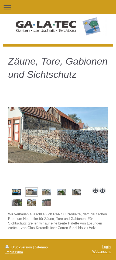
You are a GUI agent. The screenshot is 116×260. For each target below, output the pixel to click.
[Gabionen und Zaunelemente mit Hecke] (61, 192)
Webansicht (101, 252)
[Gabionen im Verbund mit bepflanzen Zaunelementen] (16, 192)
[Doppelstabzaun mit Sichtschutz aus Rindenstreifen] (46, 202)
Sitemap (41, 247)
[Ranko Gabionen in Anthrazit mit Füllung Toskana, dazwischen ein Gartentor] (31, 202)
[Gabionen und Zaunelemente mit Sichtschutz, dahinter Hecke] (46, 192)
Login (106, 247)
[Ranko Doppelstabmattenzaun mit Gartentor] (76, 192)
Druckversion (21, 247)
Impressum (14, 252)
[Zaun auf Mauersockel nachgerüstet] (17, 202)
